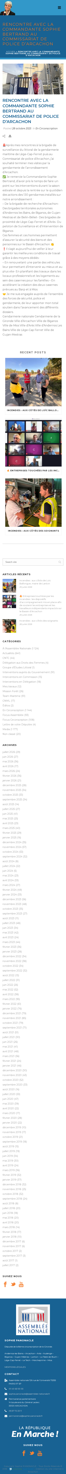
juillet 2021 (9, 1037)
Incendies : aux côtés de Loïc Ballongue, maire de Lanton (34, 410)
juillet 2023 (9, 923)
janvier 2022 (10, 1008)
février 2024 (10, 889)
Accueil (11, 52)
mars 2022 (9, 999)
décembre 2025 (12, 785)
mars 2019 (9, 1170)
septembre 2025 (12, 799)
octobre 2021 (10, 1022)
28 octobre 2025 (21, 128)
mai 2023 (8, 932)
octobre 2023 (10, 908)
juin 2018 (8, 1213)
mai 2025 (8, 818)
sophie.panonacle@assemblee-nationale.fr (29, 1394)
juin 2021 (8, 1041)
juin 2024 (8, 870)
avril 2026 (8, 766)
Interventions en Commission (20, 677)
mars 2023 (9, 942)
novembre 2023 (12, 904)
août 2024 (9, 861)
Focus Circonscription (15, 719)
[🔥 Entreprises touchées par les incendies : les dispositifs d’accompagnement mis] (33, 442)
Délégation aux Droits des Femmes (24, 662)
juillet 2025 (9, 809)
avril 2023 (8, 937)
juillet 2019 (9, 1151)
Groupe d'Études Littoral (17, 667)
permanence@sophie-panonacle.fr (26, 1416)
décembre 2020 (12, 1070)
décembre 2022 (12, 956)
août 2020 (9, 1089)
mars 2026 (9, 771)
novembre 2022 (12, 961)
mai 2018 (8, 1217)
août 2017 (8, 1260)
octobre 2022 (10, 965)
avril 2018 (8, 1222)
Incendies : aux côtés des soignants (33, 531)
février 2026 (9, 775)
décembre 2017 (12, 1241)
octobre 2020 (11, 1079)
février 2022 (9, 1003)
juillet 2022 (9, 980)
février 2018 (9, 1232)
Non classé (9, 734)
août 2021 (8, 1032)
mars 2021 (9, 1056)
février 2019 (9, 1174)
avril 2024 (8, 880)
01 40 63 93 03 (16, 1388)
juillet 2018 (9, 1208)
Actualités (8, 653)
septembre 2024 (12, 856)
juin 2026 (8, 756)
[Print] (12, 136)
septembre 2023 (12, 913)
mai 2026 (8, 761)
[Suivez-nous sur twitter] (13, 1284)
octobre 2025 (10, 794)
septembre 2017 (12, 1255)
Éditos (6, 705)
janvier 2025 (9, 837)
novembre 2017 (12, 1246)
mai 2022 (8, 989)
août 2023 (8, 918)
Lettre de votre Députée (17, 724)
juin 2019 (8, 1155)
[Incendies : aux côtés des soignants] (33, 502)
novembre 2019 (12, 1132)
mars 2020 (9, 1113)
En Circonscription (47, 128)
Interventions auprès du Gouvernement (26, 672)
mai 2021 (8, 1046)
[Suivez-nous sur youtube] (21, 1284)
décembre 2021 (12, 1013)
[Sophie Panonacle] (7, 7)
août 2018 (8, 1203)
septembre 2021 (12, 1027)
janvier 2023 (10, 951)
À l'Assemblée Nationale (17, 648)
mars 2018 (9, 1227)
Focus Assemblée (13, 715)
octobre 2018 (10, 1193)
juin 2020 (8, 1098)
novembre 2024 (12, 847)
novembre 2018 (12, 1189)
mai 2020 (8, 1103)
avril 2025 (8, 823)
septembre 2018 (12, 1198)
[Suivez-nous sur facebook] (5, 1284)
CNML (6, 700)
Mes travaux (10, 686)
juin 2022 (8, 984)
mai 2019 (8, 1160)
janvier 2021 (9, 1065)
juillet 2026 (9, 752)
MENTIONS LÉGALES (15, 1367)
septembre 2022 (12, 970)
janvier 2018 (10, 1236)
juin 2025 (8, 813)
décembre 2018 (12, 1184)
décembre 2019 (12, 1127)
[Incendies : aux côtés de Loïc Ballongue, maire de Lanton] (33, 382)
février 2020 (10, 1117)
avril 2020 (8, 1108)
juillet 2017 (9, 1265)
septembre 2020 (13, 1084)
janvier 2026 (10, 780)
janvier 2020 (10, 1122)
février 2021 (9, 1060)
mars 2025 (9, 828)
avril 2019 (8, 1165)
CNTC (6, 658)
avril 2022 (8, 994)
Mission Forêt (10, 691)
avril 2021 (8, 1051)
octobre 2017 (10, 1251)
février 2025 (9, 832)
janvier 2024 (10, 894)
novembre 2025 (12, 790)
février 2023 (9, 946)
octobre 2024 (10, 851)
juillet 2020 (9, 1094)
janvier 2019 (9, 1179)
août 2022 (8, 975)
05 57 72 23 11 (15, 1411)
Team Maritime (11, 696)
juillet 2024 (9, 866)
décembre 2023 (12, 899)
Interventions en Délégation (19, 681)
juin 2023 (8, 927)
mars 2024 (9, 885)
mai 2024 (8, 875)
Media (6, 729)
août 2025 (8, 804)
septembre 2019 (12, 1141)
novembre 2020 (12, 1075)
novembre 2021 (12, 1018)
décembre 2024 (12, 842)
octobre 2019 (10, 1136)
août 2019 (8, 1146)
